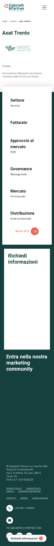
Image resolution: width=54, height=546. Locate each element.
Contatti (11, 498)
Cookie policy (33, 488)
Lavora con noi (40, 498)
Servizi (24, 498)
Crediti (10, 491)
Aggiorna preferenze (29, 491)
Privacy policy (14, 488)
